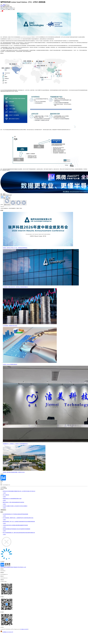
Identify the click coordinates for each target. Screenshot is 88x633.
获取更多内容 (3, 509)
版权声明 (5, 567)
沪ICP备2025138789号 (24, 629)
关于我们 (18, 567)
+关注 (2, 474)
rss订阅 (25, 567)
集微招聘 (8, 567)
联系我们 (11, 567)
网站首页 (2, 567)
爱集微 (4, 4)
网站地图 (15, 567)
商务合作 (21, 567)
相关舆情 (2, 5)
